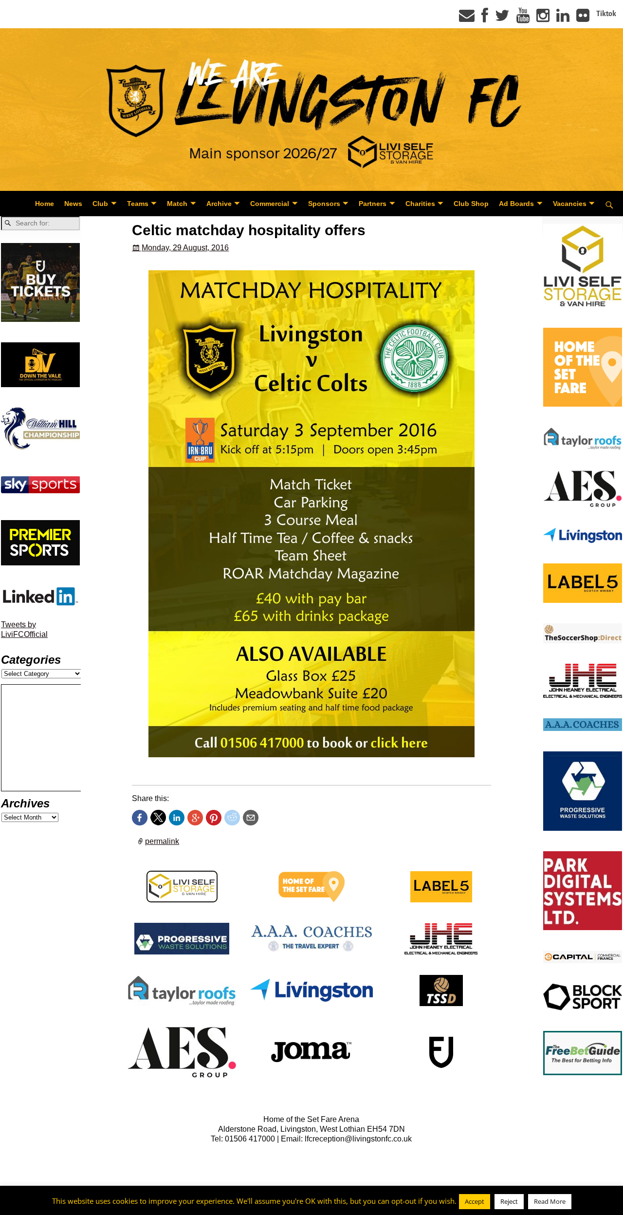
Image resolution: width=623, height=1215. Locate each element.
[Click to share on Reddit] (232, 817)
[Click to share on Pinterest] (213, 817)
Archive (219, 203)
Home (44, 203)
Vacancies (569, 203)
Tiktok (606, 14)
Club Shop (471, 203)
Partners (372, 203)
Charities (420, 203)
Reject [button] (509, 1201)
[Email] (467, 18)
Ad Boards (516, 203)
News (73, 203)
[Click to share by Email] (250, 817)
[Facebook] (484, 18)
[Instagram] (543, 18)
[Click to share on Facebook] (139, 817)
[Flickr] (582, 18)
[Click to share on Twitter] (158, 817)
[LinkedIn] (562, 18)
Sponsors (324, 203)
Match (177, 203)
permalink (162, 841)
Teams (137, 203)
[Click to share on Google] (195, 817)
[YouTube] (523, 18)
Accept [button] (474, 1201)
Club (100, 203)
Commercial (269, 203)
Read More (550, 1201)
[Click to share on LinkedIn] (176, 817)
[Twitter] (502, 18)
